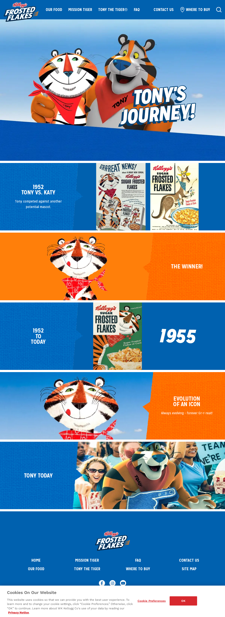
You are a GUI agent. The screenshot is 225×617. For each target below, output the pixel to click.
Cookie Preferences (152, 601)
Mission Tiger (80, 10)
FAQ (137, 10)
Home (36, 560)
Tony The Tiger (87, 568)
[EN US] (218, 9)
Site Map (189, 568)
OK (183, 601)
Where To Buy (138, 568)
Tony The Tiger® (113, 10)
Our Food (54, 10)
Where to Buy (198, 9)
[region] (112, 601)
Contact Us (164, 9)
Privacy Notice (18, 612)
